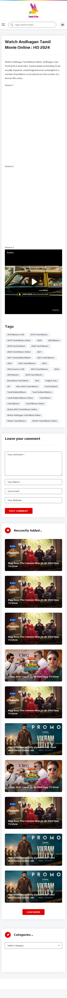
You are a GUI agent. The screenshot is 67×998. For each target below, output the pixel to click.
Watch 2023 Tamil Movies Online (22, 409)
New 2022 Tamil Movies (27, 386)
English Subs (51, 381)
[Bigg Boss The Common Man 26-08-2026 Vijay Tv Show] (33, 555)
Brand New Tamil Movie (18, 381)
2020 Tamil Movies (39, 346)
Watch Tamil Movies (16, 421)
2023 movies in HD (15, 369)
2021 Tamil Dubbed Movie (19, 358)
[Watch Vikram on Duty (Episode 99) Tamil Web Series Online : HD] (33, 850)
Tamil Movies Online (35, 403)
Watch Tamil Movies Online (44, 421)
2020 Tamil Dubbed (16, 346)
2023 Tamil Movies (39, 369)
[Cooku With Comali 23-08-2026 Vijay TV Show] (33, 665)
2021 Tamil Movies (45, 358)
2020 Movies (54, 340)
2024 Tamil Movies (33, 375)
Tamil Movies (13, 403)
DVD (37, 381)
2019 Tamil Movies (39, 334)
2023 (44, 363)
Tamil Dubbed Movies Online (20, 398)
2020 (39, 340)
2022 (9, 363)
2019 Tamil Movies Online (19, 340)
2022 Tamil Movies (26, 363)
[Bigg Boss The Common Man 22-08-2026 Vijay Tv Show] (33, 813)
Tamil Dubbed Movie (16, 392)
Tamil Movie (45, 398)
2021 (39, 352)
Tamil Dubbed (51, 386)
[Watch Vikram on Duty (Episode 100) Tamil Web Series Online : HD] (33, 739)
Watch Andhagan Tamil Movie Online (24, 415)
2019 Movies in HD (15, 334)
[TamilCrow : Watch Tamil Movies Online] (33, 10)
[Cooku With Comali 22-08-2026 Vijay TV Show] (33, 776)
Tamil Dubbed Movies (42, 392)
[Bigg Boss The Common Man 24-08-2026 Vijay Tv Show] (33, 629)
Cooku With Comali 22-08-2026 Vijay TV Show (33, 787)
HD (8, 386)
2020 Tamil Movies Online (19, 352)
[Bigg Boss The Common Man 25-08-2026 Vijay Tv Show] (33, 592)
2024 (56, 369)
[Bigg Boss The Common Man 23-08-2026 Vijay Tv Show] (33, 702)
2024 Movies (13, 375)
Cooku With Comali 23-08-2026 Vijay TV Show (33, 676)
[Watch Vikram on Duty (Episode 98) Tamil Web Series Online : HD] (33, 887)
